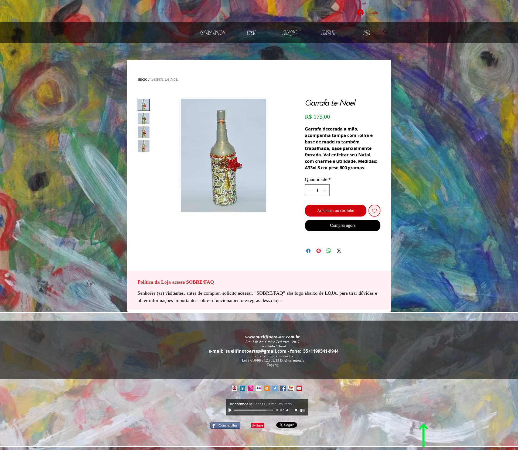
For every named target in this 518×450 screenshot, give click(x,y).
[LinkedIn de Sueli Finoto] (242, 388)
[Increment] (325, 190)
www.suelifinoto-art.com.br (272, 336)
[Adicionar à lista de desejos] (374, 211)
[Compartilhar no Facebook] (308, 251)
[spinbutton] (317, 190)
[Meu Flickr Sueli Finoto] (258, 388)
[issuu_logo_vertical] (291, 388)
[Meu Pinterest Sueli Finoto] (234, 388)
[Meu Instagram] (250, 388)
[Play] (231, 410)
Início (142, 79)
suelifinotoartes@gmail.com (256, 351)
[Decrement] (310, 190)
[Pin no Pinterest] (318, 251)
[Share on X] (339, 251)
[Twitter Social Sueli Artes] (275, 388)
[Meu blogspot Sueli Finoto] (267, 388)
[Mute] (296, 410)
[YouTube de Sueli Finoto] (299, 388)
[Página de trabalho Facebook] (283, 388)
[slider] (302, 410)
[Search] (385, 31)
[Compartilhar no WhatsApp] (329, 251)
